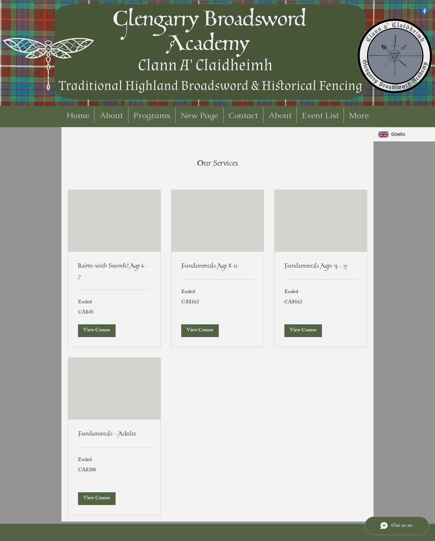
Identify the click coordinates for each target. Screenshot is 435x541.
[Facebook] (424, 10)
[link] (114, 272)
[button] (97, 330)
